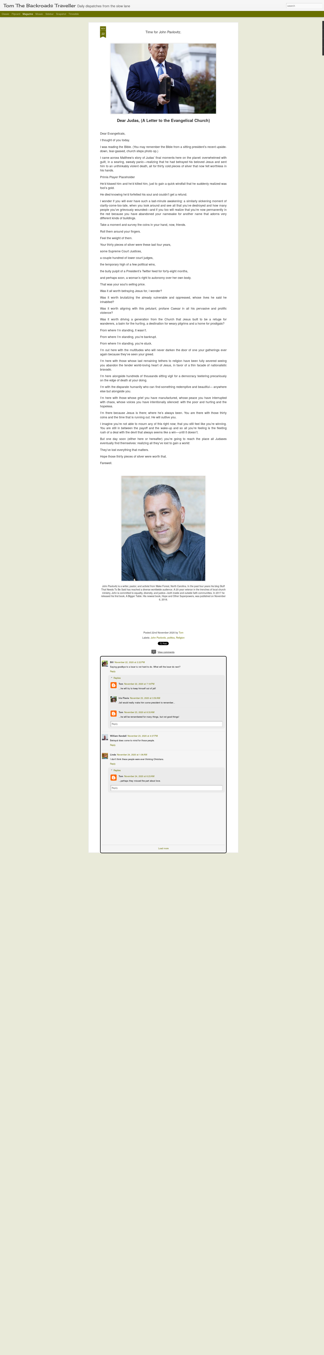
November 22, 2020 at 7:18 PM (139, 683)
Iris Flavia (123, 697)
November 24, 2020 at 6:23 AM (139, 775)
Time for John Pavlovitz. (163, 31)
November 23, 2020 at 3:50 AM (145, 697)
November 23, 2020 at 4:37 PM (142, 735)
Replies (116, 677)
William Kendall (118, 735)
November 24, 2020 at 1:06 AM (132, 754)
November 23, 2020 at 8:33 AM (139, 711)
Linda (113, 754)
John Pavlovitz (158, 637)
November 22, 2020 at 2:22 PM (129, 661)
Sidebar (49, 14)
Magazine (28, 14)
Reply (112, 671)
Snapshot (61, 14)
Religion (180, 637)
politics (171, 637)
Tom (181, 632)
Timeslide (74, 14)
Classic (5, 14)
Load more (163, 848)
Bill (111, 661)
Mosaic (39, 14)
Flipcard (16, 14)
